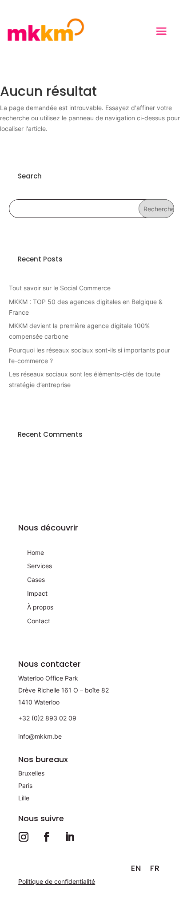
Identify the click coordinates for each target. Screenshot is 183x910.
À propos (40, 607)
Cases (36, 579)
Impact (37, 593)
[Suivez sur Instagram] (23, 837)
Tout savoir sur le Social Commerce (60, 288)
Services (39, 566)
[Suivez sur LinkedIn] (70, 837)
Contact (38, 621)
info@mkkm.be (40, 736)
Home (35, 552)
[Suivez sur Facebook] (46, 837)
